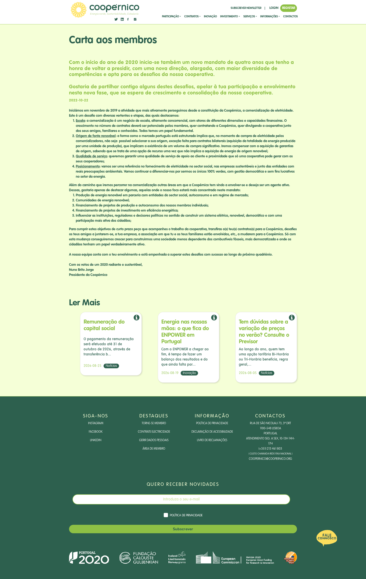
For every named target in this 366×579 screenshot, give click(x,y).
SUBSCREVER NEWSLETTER (246, 8)
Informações (269, 16)
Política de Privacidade (212, 423)
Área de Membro (154, 448)
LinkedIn (95, 440)
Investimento (229, 16)
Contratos (191, 16)
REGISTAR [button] (288, 8)
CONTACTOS (290, 16)
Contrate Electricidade (154, 431)
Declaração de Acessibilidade (212, 431)
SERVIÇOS (249, 16)
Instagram (95, 423)
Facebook (96, 431)
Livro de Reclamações (212, 440)
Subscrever (183, 529)
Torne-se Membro (154, 423)
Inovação (210, 16)
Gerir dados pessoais (154, 440)
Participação (170, 16)
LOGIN (273, 8)
